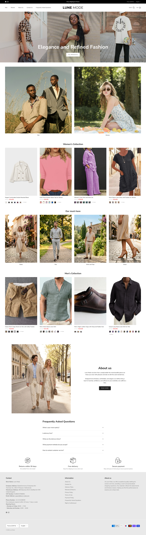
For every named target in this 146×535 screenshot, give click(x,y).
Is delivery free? (47, 433)
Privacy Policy (69, 492)
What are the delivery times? (52, 439)
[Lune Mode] (73, 7)
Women (13, 7)
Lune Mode (12, 530)
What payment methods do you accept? (55, 445)
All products (73, 54)
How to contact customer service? (53, 450)
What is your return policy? (51, 428)
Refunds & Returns (70, 490)
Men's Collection (73, 273)
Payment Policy (69, 498)
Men (6, 7)
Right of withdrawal (70, 503)
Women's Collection (73, 144)
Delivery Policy (69, 487)
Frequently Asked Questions (43, 7)
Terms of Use (68, 495)
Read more (104, 388)
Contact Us (30, 7)
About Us (20, 7)
